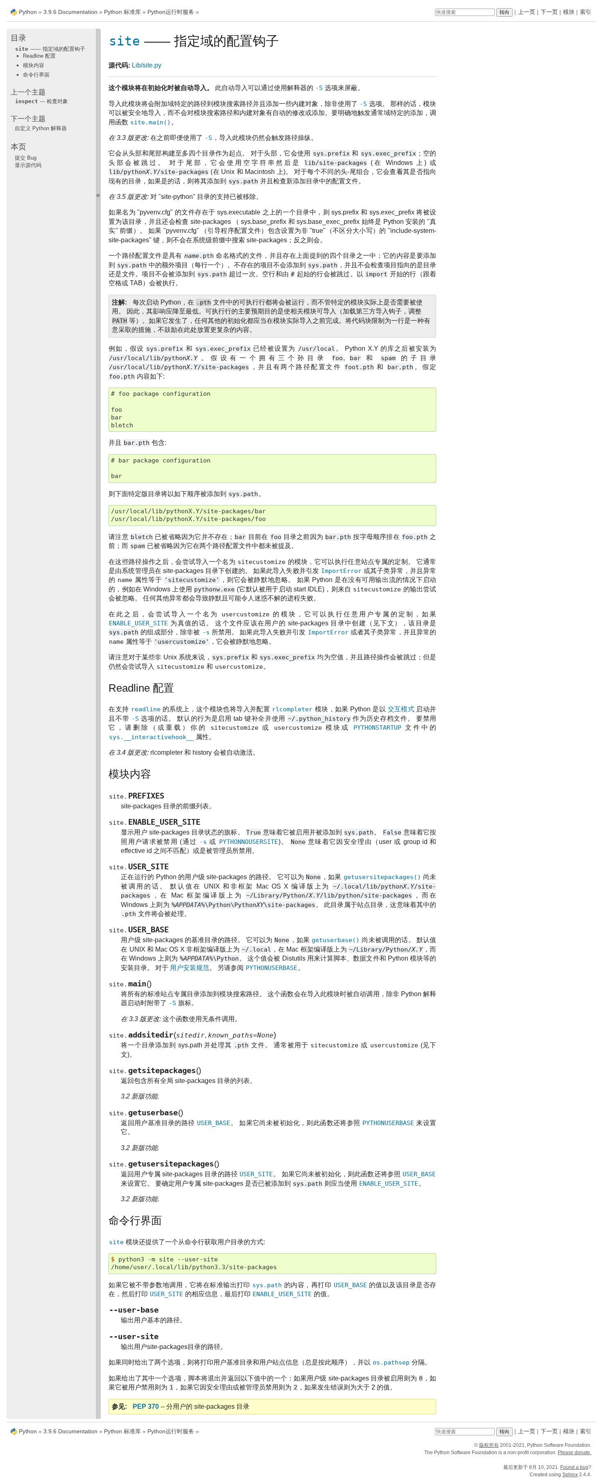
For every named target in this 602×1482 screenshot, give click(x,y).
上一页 (526, 12)
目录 (18, 38)
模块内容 (33, 65)
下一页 (549, 12)
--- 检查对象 (41, 101)
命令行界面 (36, 75)
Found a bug (574, 1467)
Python (28, 12)
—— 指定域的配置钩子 (50, 49)
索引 (585, 12)
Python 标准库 (122, 12)
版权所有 (489, 1445)
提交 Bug (25, 158)
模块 (569, 12)
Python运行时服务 (170, 12)
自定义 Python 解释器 (41, 128)
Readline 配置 (39, 56)
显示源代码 (28, 165)
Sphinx (570, 1474)
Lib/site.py (146, 65)
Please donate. (574, 1452)
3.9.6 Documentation (70, 12)
